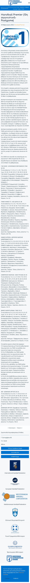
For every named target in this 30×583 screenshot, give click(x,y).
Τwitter (19, 9)
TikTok (22, 9)
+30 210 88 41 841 (15, 452)
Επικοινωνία (4, 8)
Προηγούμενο (12, 428)
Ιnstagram (27, 7)
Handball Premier (20, 25)
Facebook (22, 7)
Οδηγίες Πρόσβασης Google (15, 448)
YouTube (15, 9)
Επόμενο (19, 428)
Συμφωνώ (7, 578)
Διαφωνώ (15, 578)
